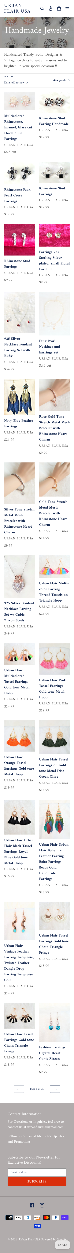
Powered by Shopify (54, 1240)
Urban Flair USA (17, 8)
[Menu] (67, 8)
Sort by (8, 77)
